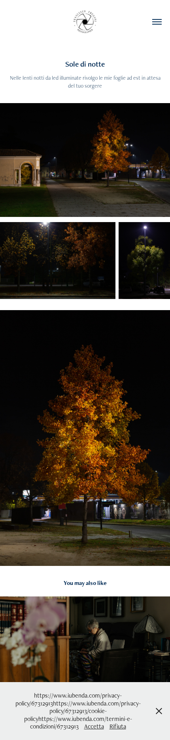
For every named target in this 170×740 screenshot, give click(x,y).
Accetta (94, 726)
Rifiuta (118, 726)
